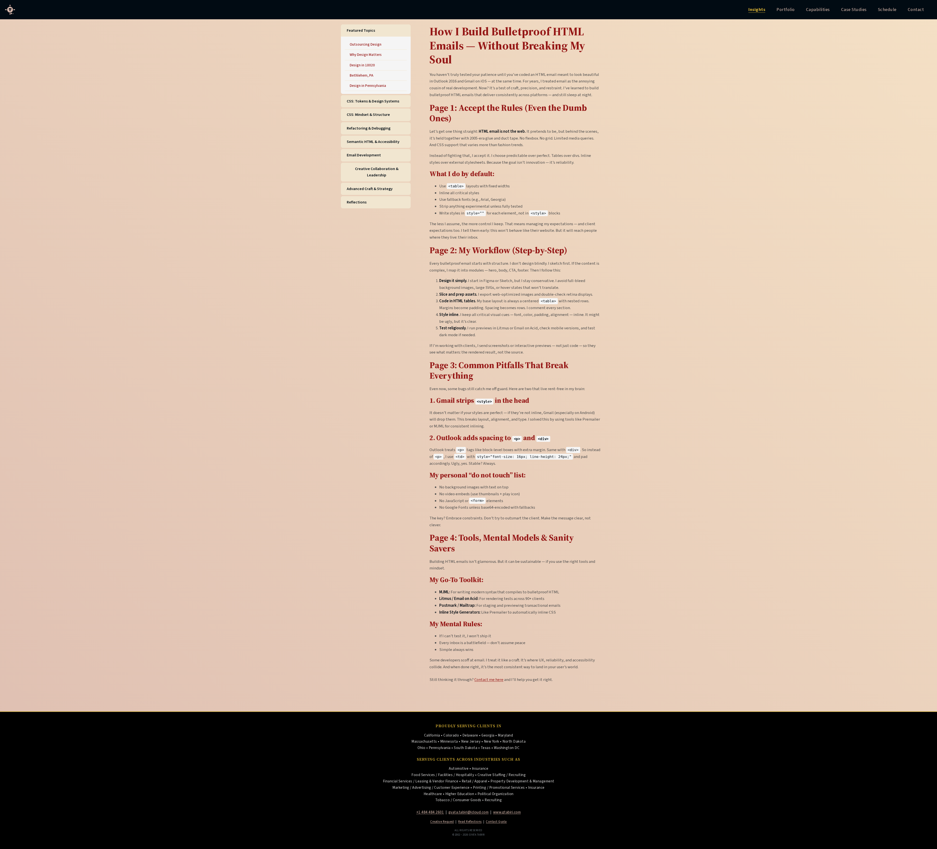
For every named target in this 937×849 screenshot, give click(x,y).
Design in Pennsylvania (368, 85)
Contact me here (488, 680)
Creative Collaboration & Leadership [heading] (376, 172)
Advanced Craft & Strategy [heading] (370, 189)
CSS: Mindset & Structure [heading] (368, 114)
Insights (756, 9)
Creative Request (442, 821)
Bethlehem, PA (361, 75)
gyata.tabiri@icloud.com (468, 812)
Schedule (887, 9)
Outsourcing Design (365, 44)
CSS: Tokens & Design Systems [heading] (373, 101)
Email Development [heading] (364, 155)
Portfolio (785, 9)
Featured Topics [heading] (361, 30)
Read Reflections (470, 821)
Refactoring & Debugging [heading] (368, 128)
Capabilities (818, 9)
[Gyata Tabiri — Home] (10, 9)
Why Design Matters (366, 54)
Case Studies (854, 9)
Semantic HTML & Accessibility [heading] (373, 141)
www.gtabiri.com (507, 812)
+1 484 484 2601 (430, 812)
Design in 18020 (362, 65)
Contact (916, 9)
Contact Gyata (496, 821)
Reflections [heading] (357, 202)
